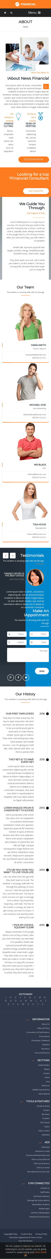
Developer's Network (40, 1040)
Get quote (36, 191)
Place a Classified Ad (41, 1159)
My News (46, 1114)
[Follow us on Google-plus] (10, 677)
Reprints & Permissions (40, 1216)
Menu (33, 12)
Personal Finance (42, 1052)
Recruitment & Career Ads (38, 1171)
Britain (47, 1069)
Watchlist (46, 1134)
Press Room (44, 1036)
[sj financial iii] (25, 4)
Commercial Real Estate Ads (38, 1155)
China (47, 1077)
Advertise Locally (42, 1151)
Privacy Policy (41, 1234)
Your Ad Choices (25, 1240)
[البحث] (11, 12)
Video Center (44, 1130)
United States (44, 1065)
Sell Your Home (43, 1167)
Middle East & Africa (41, 1089)
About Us (46, 1024)
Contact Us (45, 1188)
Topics (47, 1126)
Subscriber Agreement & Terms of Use (25, 1237)
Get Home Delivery (41, 1196)
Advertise (45, 1147)
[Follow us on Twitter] (26, 677)
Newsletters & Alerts (41, 1204)
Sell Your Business (42, 1163)
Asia (48, 1081)
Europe (46, 1073)
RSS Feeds (45, 1122)
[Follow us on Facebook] (18, 677)
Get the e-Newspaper (40, 1212)
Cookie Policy (26, 1234)
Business (46, 1048)
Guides (46, 1110)
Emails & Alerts (43, 1106)
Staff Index (45, 1192)
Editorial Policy (43, 1028)
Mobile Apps (44, 1208)
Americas (46, 1085)
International (44, 1093)
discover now (33, 159)
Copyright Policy (10, 1234)
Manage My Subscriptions (38, 1200)
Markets (46, 1044)
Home (25, 27)
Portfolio (46, 1118)
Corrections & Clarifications (38, 1032)
